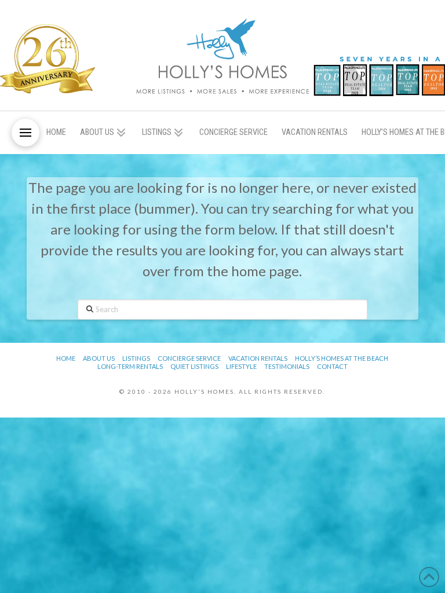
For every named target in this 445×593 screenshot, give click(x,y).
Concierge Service (189, 358)
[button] (25, 133)
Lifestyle (241, 366)
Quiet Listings (194, 366)
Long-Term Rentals (130, 366)
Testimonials (286, 366)
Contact (332, 366)
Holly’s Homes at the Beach (341, 358)
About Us (99, 358)
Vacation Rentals (257, 358)
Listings (136, 358)
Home (65, 358)
